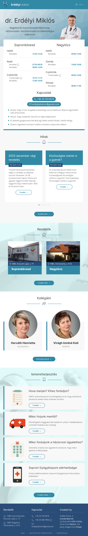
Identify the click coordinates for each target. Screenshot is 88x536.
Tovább (22, 192)
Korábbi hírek (43, 214)
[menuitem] (16, 4)
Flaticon (72, 524)
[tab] (39, 204)
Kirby (79, 521)
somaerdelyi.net (66, 518)
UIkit (73, 521)
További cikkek (43, 495)
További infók (43, 283)
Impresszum (62, 533)
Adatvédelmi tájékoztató (40, 533)
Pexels (79, 527)
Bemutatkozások (43, 359)
